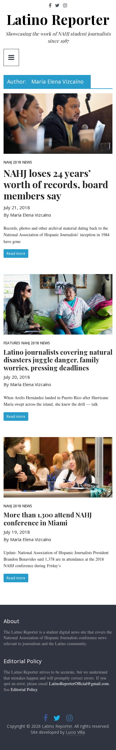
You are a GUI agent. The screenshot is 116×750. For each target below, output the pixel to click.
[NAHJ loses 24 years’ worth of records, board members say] (58, 97)
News (27, 162)
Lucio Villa (75, 732)
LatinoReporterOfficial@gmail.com (79, 683)
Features (12, 343)
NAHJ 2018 (12, 162)
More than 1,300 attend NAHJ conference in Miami (48, 518)
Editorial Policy (24, 689)
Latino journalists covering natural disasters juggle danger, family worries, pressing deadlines (58, 360)
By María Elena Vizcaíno (27, 215)
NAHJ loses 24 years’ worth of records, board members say (56, 184)
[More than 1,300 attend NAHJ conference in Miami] (58, 440)
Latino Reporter (58, 19)
